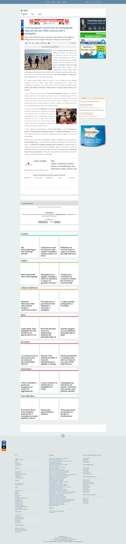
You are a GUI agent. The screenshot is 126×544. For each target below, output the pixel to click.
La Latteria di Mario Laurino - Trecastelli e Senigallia (59, 501)
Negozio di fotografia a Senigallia (55, 488)
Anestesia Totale (18, 484)
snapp (75, 168)
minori (73, 166)
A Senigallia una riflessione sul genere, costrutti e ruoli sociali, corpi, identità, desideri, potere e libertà (68, 388)
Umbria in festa (86, 491)
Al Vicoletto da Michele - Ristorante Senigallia (58, 484)
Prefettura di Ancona (56, 168)
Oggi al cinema (18, 531)
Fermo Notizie (86, 471)
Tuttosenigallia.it (86, 462)
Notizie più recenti (18, 490)
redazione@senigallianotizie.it (21, 498)
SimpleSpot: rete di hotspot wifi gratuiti (57, 469)
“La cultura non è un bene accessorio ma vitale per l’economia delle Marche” (29, 360)
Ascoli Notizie (85, 470)
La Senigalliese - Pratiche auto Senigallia (57, 485)
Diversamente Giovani (19, 483)
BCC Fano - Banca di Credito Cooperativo (57, 473)
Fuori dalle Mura (18, 464)
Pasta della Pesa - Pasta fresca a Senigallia (58, 490)
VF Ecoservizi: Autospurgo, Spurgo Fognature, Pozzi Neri (61, 500)
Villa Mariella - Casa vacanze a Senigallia (57, 496)
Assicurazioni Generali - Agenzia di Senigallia (58, 464)
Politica (16, 460)
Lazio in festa (85, 484)
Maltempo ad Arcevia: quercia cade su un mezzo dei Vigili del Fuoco (68, 251)
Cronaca (73, 43)
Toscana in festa (86, 489)
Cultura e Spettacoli (19, 459)
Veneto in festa (86, 492)
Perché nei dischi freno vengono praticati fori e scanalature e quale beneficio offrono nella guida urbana (29, 415)
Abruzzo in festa (86, 481)
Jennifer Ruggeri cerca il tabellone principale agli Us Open (68, 332)
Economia (17, 465)
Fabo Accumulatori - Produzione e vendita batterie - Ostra (61, 493)
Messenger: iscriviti (19, 503)
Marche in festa (86, 479)
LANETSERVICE (52, 541)
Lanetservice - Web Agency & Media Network (58, 458)
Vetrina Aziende (18, 471)
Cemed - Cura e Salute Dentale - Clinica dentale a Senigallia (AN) (62, 474)
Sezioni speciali (18, 522)
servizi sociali (69, 168)
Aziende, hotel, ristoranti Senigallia (56, 479)
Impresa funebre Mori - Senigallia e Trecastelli (58, 481)
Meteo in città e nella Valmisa (21, 529)
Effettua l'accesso (43, 222)
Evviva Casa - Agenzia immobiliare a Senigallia (58, 472)
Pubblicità (71, 541)
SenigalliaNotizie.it (86, 458)
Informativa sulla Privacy (78, 541)
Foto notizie (53, 166)
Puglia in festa (86, 488)
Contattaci (17, 496)
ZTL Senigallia (52, 512)
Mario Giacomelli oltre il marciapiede (29, 276)
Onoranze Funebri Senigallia (21, 506)
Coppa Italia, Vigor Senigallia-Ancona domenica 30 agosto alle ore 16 (28, 332)
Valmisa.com (85, 460)
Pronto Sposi (85, 501)
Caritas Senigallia (40, 161)
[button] (87, 2)
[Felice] (60, 182)
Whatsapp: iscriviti (19, 500)
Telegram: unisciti (18, 501)
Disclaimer (66, 541)
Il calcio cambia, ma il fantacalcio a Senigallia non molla (49, 386)
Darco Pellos (70, 163)
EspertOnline (17, 476)
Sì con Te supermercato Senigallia (56, 480)
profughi (63, 168)
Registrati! (57, 222)
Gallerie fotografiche (19, 517)
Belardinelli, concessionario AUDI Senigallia (58, 477)
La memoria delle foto (19, 477)
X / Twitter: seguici (19, 504)
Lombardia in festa (87, 486)
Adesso (32, 14)
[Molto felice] (71, 182)
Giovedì (39, 14)
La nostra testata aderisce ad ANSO (56, 511)
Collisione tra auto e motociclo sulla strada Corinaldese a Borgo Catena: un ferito (49, 252)
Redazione (17, 493)
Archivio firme (18, 499)
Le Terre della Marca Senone (64, 166)
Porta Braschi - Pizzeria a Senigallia (56, 495)
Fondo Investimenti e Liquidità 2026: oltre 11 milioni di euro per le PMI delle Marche (69, 360)
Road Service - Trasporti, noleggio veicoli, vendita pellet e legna (62, 499)
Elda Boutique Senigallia (54, 505)
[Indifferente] (49, 182)
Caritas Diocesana (62, 163)
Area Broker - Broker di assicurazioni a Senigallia (59, 470)
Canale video (17, 519)
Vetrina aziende (18, 495)
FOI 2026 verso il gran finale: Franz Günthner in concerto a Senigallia (48, 306)
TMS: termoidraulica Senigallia (55, 459)
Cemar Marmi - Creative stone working (57, 467)
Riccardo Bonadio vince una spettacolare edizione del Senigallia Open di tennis (48, 334)
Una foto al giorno (18, 514)
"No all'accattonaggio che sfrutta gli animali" (28, 251)
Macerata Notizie (86, 472)
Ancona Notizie (86, 469)
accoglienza (54, 163)
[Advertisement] (93, 71)
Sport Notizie (85, 500)
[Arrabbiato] (27, 182)
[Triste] (38, 182)
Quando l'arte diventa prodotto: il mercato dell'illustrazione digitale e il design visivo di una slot (49, 361)
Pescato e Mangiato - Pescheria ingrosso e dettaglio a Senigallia (62, 491)
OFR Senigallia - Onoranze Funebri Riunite (58, 489)
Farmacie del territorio (19, 528)
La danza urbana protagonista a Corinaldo (67, 304)
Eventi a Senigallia (18, 508)
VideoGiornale (18, 472)
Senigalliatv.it (85, 459)
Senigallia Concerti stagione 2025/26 (56, 502)
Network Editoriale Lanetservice (21, 509)
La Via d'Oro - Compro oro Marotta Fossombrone (59, 475)
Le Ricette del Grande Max (20, 474)
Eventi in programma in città (20, 530)
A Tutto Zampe (18, 475)
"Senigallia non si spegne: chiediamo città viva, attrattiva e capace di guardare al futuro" (49, 279)
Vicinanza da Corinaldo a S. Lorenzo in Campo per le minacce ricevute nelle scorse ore (68, 280)
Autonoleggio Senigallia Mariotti (55, 463)
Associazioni (17, 463)
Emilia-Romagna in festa (88, 482)
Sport (16, 462)
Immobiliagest (86, 503)
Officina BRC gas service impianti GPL (57, 494)
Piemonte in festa (86, 487)
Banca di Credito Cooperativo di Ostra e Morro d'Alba (60, 460)
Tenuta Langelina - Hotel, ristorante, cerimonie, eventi (60, 486)
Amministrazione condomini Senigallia (56, 478)
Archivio (16, 491)
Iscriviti (16, 494)
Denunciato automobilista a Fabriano (47, 412)
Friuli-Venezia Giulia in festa (88, 483)
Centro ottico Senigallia (53, 468)
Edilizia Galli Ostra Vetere (54, 465)
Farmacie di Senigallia (19, 505)
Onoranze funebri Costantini (55, 462)
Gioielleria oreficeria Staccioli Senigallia (57, 504)
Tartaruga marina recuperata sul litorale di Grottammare (68, 413)
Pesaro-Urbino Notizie (87, 474)
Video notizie (17, 521)
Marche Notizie (86, 467)
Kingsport (85, 499)
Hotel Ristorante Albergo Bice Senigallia (57, 498)
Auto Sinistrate (86, 498)
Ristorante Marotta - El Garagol (55, 483)
